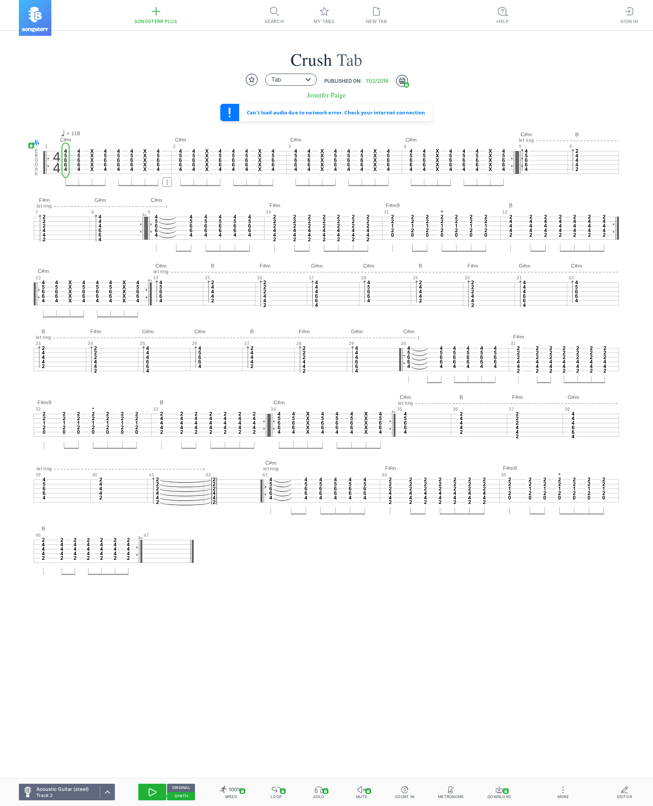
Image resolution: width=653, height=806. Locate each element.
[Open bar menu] (167, 182)
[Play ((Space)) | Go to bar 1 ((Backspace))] (152, 792)
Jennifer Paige (326, 95)
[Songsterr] (35, 18)
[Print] (402, 81)
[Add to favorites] (252, 80)
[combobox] (291, 80)
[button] (34, 143)
